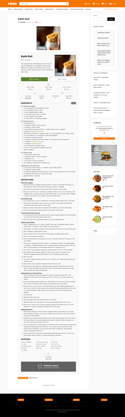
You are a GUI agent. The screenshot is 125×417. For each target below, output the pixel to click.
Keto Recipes (29, 9)
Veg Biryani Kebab (102, 38)
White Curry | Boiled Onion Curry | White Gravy (103, 62)
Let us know (47, 368)
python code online (99, 85)
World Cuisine (39, 9)
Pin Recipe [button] (63, 79)
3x (75, 103)
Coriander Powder (38, 141)
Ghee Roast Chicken (103, 33)
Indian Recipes (18, 9)
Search (95, 15)
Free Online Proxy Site (100, 108)
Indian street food (33, 378)
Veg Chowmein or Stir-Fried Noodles (101, 95)
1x (72, 103)
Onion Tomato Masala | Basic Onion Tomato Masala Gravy (104, 53)
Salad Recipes (49, 9)
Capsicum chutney (107, 217)
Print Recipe (35, 79)
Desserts (88, 9)
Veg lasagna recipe (105, 102)
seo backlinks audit (99, 93)
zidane (95, 102)
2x (73, 103)
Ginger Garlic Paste (37, 131)
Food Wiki (22, 22)
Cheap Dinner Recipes (77, 9)
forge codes (97, 77)
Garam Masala (36, 143)
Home (10, 9)
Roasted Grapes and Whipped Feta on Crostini (107, 177)
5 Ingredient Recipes (62, 9)
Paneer (30, 147)
